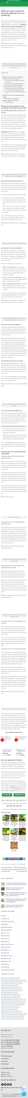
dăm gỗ (17, 978)
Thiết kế (22, 1016)
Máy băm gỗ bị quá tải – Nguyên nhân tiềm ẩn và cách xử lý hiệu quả (20, 869)
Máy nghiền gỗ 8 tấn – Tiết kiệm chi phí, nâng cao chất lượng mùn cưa (21, 750)
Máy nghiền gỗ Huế (16, 997)
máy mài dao (14, 992)
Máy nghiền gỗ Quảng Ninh (19, 999)
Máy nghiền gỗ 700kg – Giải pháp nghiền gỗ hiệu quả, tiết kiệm (7, 750)
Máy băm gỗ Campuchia (17, 983)
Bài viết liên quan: (9, 102)
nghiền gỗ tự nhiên (17, 1011)
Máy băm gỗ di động (6, 927)
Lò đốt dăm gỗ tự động (7, 921)
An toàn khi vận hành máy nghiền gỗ (13, 87)
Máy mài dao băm (6, 947)
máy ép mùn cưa (5, 1004)
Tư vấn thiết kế (5, 967)
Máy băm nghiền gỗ (6, 930)
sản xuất (17, 1016)
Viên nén (3, 1018)
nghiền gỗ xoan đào (13, 1014)
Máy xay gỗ (8, 1002)
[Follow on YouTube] (10, 1084)
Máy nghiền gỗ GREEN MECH (12, 98)
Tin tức (3, 9)
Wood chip (8, 1018)
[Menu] (2, 4)
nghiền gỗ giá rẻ (16, 1006)
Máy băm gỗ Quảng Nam (7, 990)
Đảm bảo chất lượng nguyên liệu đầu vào (15, 83)
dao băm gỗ (12, 978)
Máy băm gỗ (4, 924)
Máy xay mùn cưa (16, 1002)
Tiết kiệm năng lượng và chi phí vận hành (14, 88)
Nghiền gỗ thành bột (13, 1009)
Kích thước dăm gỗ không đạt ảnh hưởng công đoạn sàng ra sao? (15, 906)
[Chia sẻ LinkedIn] (18, 859)
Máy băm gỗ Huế (14, 985)
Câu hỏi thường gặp (6, 1056)
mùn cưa (11, 1004)
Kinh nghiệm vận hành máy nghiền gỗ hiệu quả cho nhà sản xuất (7, 869)
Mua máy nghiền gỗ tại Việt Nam (11, 100)
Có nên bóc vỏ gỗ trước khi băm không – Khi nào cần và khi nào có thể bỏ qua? (16, 883)
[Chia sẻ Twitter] (9, 859)
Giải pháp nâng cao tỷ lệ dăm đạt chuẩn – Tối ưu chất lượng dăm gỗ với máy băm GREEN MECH (16, 900)
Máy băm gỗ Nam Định (6, 987)
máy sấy (3, 1002)
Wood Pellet (15, 1018)
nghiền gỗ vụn (4, 1014)
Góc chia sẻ (4, 1061)
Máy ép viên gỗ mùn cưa (7, 944)
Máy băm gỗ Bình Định (6, 983)
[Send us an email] (5, 1084)
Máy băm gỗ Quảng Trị (18, 990)
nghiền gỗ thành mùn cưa (7, 1011)
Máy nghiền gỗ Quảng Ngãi (7, 999)
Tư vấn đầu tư (5, 1058)
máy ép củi (23, 1002)
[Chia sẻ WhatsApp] (4, 859)
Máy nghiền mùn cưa (6, 955)
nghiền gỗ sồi (4, 1009)
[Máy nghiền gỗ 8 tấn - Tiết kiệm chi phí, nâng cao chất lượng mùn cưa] (21, 742)
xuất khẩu (21, 1018)
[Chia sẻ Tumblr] (21, 859)
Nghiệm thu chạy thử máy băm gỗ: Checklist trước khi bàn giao (15, 888)
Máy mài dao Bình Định (6, 994)
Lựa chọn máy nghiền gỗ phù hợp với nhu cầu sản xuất (14, 81)
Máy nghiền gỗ (5, 953)
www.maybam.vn (9, 1048)
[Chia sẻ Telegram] (24, 859)
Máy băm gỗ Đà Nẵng (6, 992)
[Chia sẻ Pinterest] (12, 859)
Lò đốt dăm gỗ (5, 918)
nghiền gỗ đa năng (22, 1014)
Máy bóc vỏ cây (5, 933)
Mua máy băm (5, 1064)
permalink (23, 864)
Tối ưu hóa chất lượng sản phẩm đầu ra (14, 90)
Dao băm (3, 916)
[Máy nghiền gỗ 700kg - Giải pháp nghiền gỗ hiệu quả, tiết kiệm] (7, 742)
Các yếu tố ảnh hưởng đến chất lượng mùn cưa (15, 92)
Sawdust (3, 1016)
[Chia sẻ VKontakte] (15, 859)
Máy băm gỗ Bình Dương (21, 980)
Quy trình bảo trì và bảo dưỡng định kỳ (14, 85)
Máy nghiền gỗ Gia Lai (6, 997)
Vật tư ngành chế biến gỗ (7, 970)
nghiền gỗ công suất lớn (7, 1006)
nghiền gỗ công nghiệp (19, 1004)
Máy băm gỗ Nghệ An (16, 987)
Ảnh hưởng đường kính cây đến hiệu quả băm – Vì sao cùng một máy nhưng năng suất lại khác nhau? (16, 894)
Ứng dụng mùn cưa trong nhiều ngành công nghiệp (13, 96)
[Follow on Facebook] (2, 1084)
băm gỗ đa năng (5, 978)
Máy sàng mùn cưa (6, 961)
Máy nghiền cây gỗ (16, 994)
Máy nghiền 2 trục (6, 950)
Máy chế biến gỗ (5, 935)
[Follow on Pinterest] (8, 1084)
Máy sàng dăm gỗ (6, 958)
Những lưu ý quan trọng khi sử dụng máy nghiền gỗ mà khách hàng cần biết (13, 77)
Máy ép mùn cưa (5, 938)
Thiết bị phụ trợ (5, 964)
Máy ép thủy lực (5, 941)
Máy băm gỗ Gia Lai (6, 985)
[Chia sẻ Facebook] (7, 859)
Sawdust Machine (10, 1016)
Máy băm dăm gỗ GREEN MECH (8, 980)
